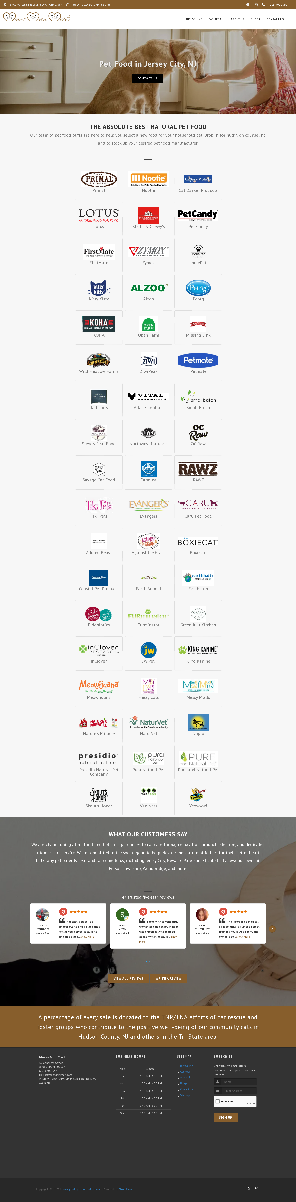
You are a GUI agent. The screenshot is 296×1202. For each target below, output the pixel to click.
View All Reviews (128, 978)
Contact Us (147, 78)
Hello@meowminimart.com (55, 1075)
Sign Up (225, 1117)
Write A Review (169, 978)
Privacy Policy (70, 1189)
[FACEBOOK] (248, 4)
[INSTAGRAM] (256, 4)
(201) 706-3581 (49, 1071)
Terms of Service (90, 1189)
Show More (87, 936)
